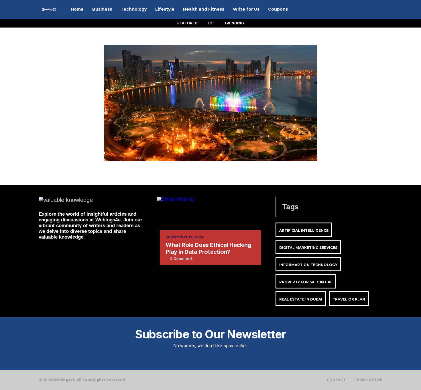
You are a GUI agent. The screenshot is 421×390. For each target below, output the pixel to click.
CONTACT (336, 380)
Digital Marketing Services (308, 247)
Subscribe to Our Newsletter (210, 334)
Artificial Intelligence (303, 230)
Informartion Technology (308, 265)
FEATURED (187, 23)
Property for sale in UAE (306, 282)
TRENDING (234, 23)
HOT (210, 23)
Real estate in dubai (300, 299)
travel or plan (349, 299)
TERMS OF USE (368, 380)
